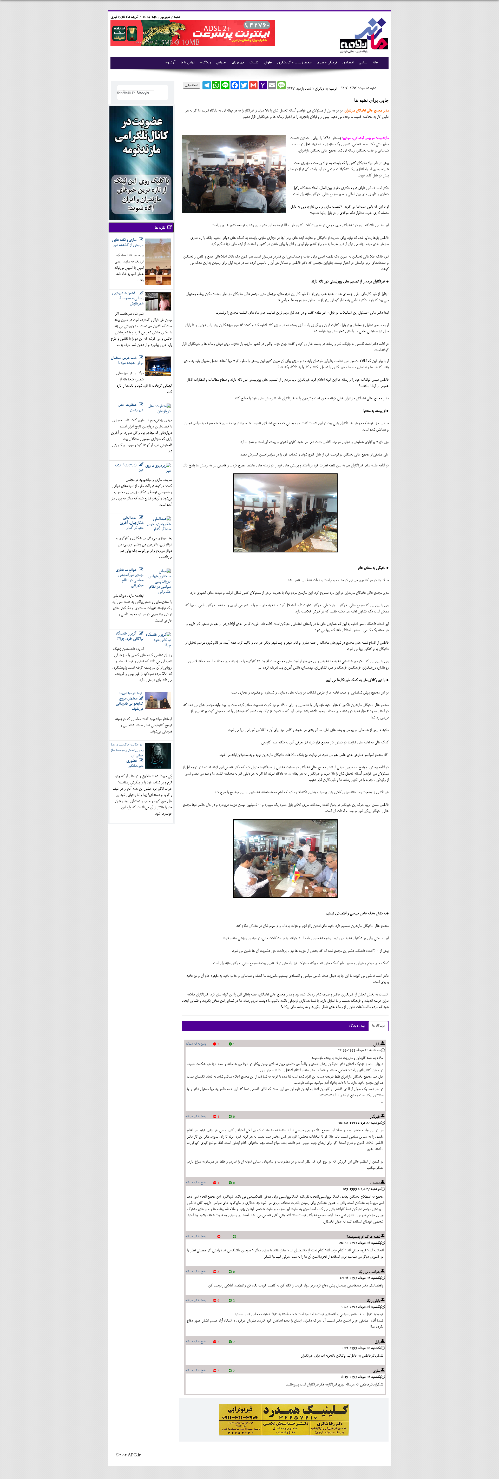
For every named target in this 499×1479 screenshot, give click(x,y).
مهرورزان (238, 63)
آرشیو (171, 63)
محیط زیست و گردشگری (294, 63)
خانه (375, 63)
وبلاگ (206, 63)
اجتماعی (221, 63)
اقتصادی (347, 63)
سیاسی (363, 63)
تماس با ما (187, 63)
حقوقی (268, 63)
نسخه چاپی (191, 85)
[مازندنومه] (363, 34)
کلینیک (254, 63)
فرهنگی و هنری (327, 63)
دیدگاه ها (378, 1026)
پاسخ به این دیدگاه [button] (196, 1043)
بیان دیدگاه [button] (357, 1026)
